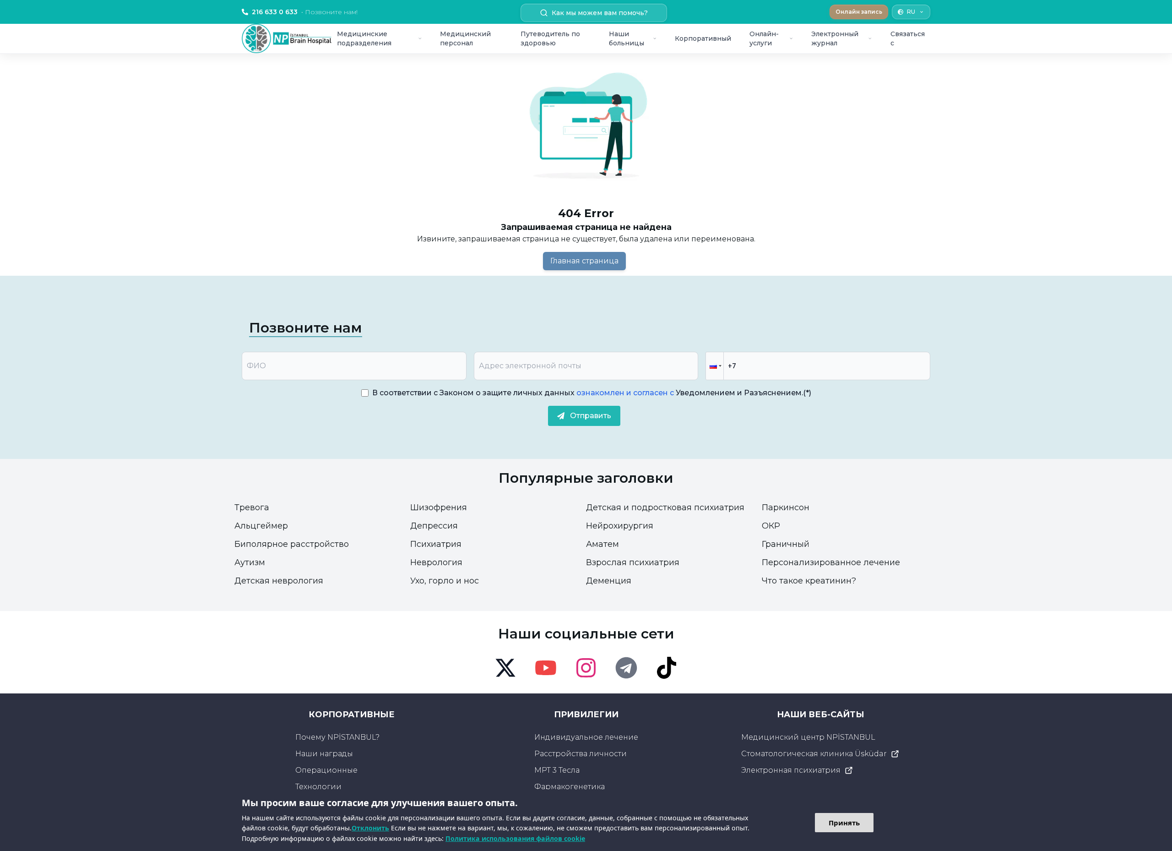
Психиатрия (435, 544)
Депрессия (434, 526)
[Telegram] (626, 668)
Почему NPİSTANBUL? (337, 737)
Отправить (590, 415)
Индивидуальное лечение (586, 737)
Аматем (602, 544)
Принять (844, 822)
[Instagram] (586, 668)
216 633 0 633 (305, 12)
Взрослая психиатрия (632, 562)
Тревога (251, 507)
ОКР (771, 526)
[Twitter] (505, 668)
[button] (714, 366)
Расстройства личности (580, 753)
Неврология (436, 562)
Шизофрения (438, 507)
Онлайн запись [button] (859, 11)
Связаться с (907, 38)
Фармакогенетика (569, 786)
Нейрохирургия (619, 526)
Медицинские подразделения (364, 38)
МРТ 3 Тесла (557, 770)
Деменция (608, 581)
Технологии (318, 786)
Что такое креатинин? (809, 581)
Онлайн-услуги (764, 38)
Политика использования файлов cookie (515, 838)
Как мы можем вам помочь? (600, 13)
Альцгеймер (261, 526)
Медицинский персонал (465, 38)
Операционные (326, 770)
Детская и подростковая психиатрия (665, 507)
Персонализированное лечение (831, 562)
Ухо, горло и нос (444, 581)
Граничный (785, 544)
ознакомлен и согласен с (624, 392)
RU (911, 11)
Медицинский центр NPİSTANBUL (808, 737)
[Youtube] (546, 668)
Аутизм (249, 562)
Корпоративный (703, 38)
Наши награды (324, 753)
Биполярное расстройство (291, 544)
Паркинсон (785, 507)
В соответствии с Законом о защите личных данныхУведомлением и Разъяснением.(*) (591, 392)
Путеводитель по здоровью (550, 38)
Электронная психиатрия (791, 770)
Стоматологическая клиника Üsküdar (814, 753)
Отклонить (370, 828)
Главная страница (584, 260)
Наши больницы (626, 38)
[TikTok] (667, 668)
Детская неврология (278, 581)
